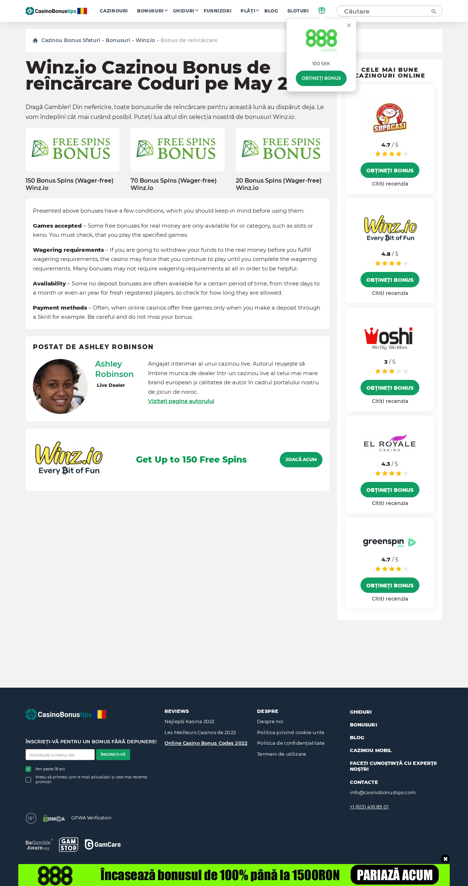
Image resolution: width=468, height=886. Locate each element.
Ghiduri (184, 11)
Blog (271, 11)
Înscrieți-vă (113, 754)
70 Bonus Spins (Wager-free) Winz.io (174, 184)
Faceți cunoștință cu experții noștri (393, 766)
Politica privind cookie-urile (290, 732)
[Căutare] (433, 10)
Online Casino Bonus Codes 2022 (206, 743)
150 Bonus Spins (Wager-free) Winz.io (70, 184)
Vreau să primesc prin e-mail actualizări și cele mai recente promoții (91, 779)
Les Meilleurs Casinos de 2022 (200, 732)
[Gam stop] (68, 844)
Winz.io (145, 40)
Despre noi (270, 721)
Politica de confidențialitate (291, 743)
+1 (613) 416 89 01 (369, 807)
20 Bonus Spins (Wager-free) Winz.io (279, 184)
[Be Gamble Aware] (39, 844)
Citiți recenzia (390, 183)
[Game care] (102, 844)
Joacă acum (301, 459)
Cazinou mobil (371, 750)
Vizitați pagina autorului (181, 400)
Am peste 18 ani (50, 769)
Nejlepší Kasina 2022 (190, 721)
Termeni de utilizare (281, 754)
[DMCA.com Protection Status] (54, 818)
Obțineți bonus (321, 78)
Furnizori (217, 11)
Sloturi (298, 11)
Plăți (248, 11)
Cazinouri (114, 11)
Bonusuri (150, 11)
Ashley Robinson (114, 369)
